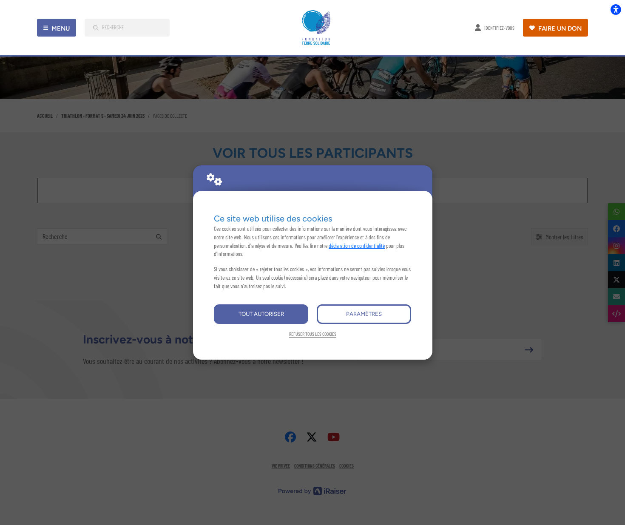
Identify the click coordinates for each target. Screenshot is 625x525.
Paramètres (364, 313)
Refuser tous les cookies (312, 334)
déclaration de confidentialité (357, 245)
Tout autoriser (261, 313)
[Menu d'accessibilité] (616, 9)
